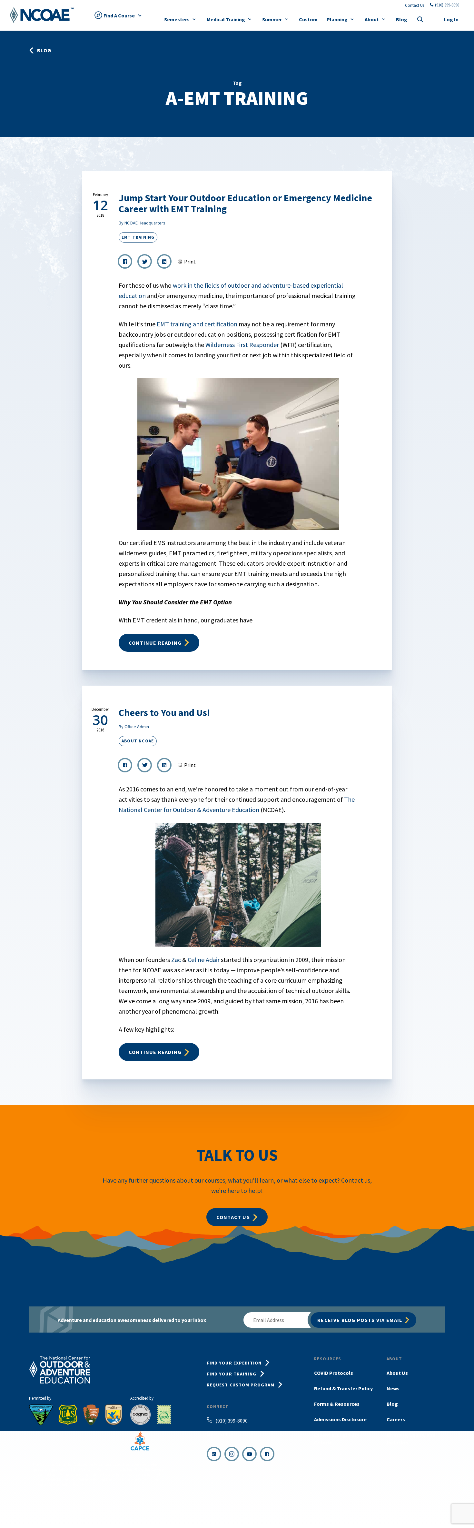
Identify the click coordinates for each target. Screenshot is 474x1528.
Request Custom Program (241, 1385)
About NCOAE (138, 741)
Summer (272, 19)
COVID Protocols (333, 1373)
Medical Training (226, 19)
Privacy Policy (342, 1511)
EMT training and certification (197, 324)
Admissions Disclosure (340, 1419)
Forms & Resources (337, 1404)
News (393, 1388)
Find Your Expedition (234, 1363)
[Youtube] (249, 1454)
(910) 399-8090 (447, 5)
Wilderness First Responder (242, 345)
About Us (397, 1373)
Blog (401, 19)
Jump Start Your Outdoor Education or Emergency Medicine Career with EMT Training (245, 203)
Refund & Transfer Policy (343, 1388)
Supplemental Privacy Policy (387, 1511)
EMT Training (138, 237)
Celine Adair (204, 960)
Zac (176, 960)
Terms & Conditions (305, 1511)
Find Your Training (231, 1374)
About (372, 19)
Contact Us (414, 5)
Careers (396, 1419)
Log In (451, 19)
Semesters (177, 19)
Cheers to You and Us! (164, 712)
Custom (308, 19)
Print (190, 261)
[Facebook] (267, 1454)
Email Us (224, 1434)
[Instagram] (231, 1454)
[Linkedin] (214, 1454)
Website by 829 (433, 1511)
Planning (337, 19)
